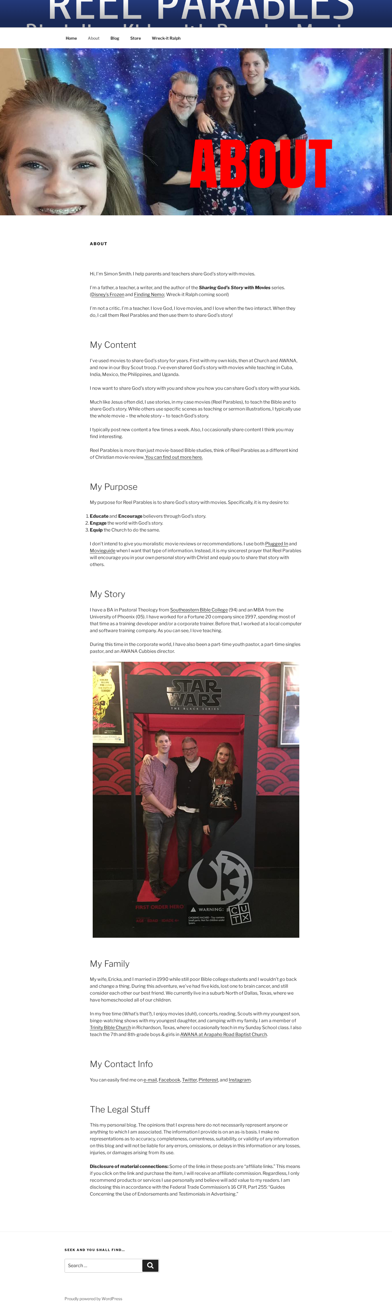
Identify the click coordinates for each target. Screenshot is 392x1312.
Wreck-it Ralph (166, 38)
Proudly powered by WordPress (93, 1298)
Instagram (240, 1080)
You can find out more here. (173, 457)
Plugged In (276, 543)
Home (71, 38)
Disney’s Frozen (107, 294)
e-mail (150, 1080)
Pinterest (208, 1080)
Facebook (169, 1080)
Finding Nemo (149, 294)
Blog (114, 38)
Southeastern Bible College (199, 610)
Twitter (189, 1080)
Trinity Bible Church (110, 1027)
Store (135, 38)
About (94, 38)
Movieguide (102, 550)
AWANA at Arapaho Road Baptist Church (223, 1034)
